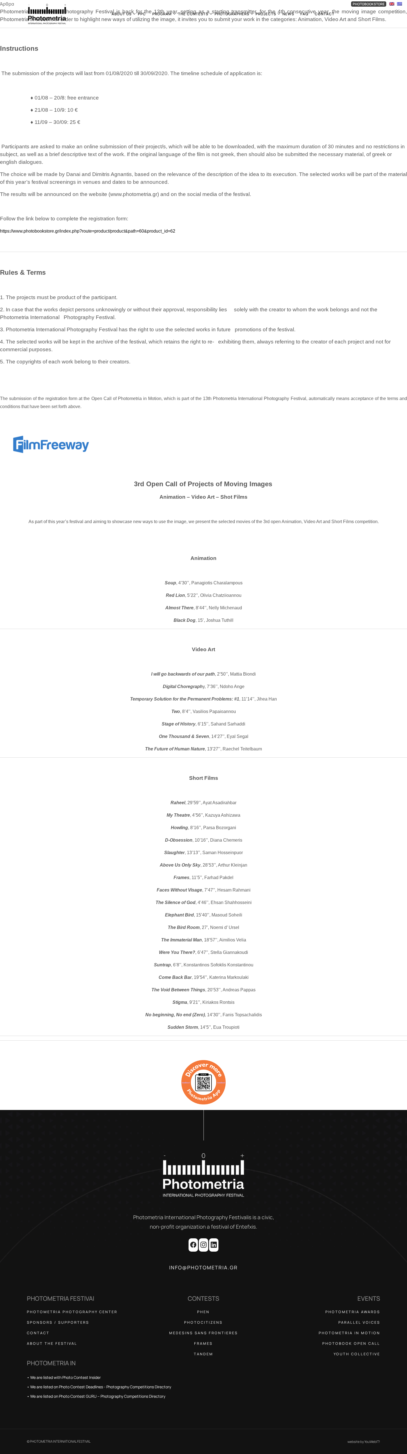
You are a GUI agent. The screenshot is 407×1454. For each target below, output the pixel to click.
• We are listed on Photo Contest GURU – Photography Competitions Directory (96, 1396)
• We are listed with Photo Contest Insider (64, 1377)
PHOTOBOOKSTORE (369, 4)
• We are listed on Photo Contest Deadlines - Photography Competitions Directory (99, 1386)
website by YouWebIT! (363, 1441)
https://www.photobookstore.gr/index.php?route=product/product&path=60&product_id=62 (87, 231)
